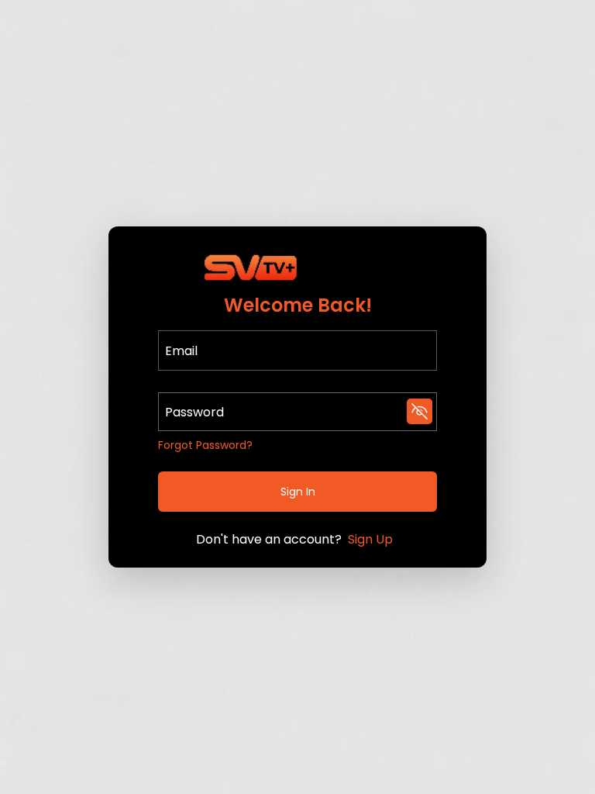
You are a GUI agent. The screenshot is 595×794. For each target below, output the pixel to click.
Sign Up (370, 539)
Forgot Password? (205, 445)
